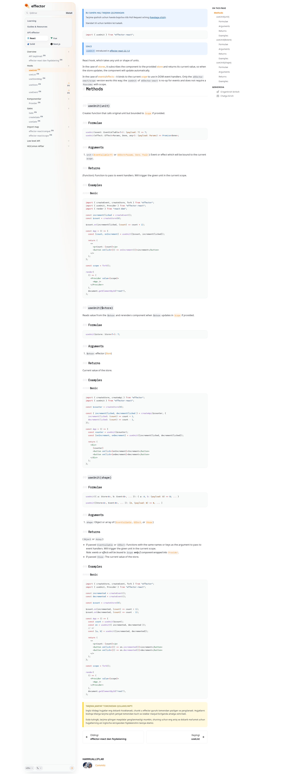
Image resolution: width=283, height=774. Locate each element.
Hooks (30, 65)
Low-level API (33, 140)
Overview (31, 51)
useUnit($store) (223, 39)
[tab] (36, 38)
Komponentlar (34, 98)
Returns (223, 30)
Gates (30, 108)
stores (101, 66)
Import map (33, 126)
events (102, 76)
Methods (218, 12)
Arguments (224, 26)
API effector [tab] (33, 32)
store (160, 66)
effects (110, 76)
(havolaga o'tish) (158, 17)
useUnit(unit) (222, 16)
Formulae (223, 21)
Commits (100, 765)
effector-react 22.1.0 (120, 50)
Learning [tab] (31, 20)
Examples (223, 35)
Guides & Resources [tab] (37, 26)
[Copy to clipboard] (203, 34)
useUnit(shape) (223, 62)
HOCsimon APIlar (35, 146)
